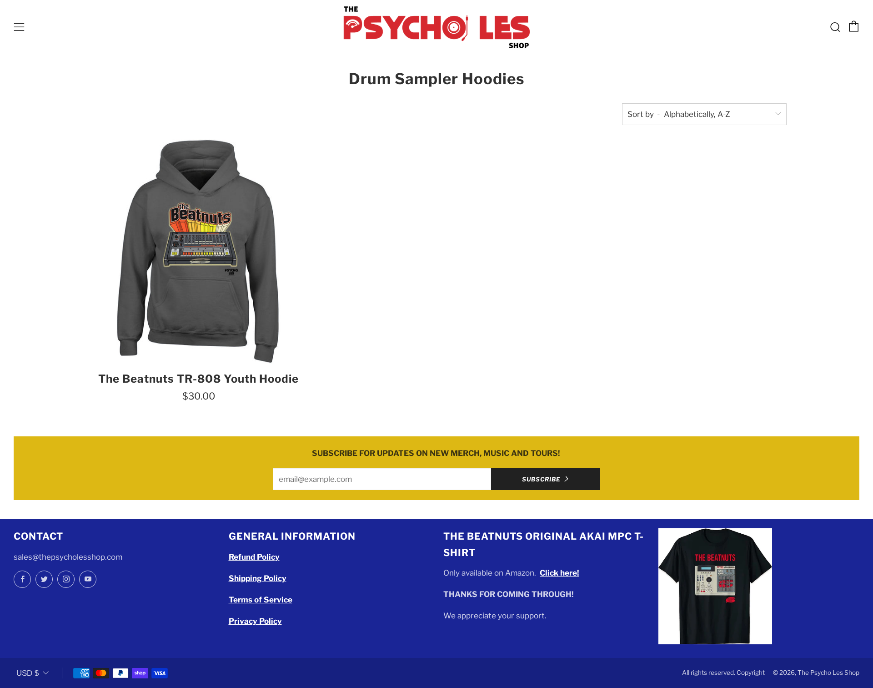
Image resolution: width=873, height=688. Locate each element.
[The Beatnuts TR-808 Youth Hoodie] (198, 251)
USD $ (27, 673)
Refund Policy (254, 557)
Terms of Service (260, 599)
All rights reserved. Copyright (723, 672)
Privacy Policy (255, 621)
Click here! (559, 572)
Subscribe (541, 479)
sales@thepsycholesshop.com (68, 557)
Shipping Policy (257, 578)
